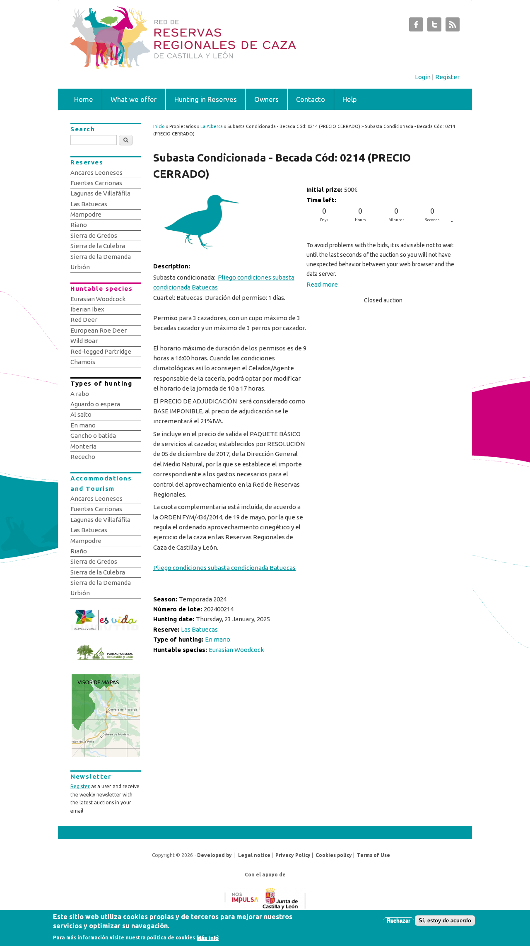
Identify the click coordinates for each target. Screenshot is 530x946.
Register (447, 76)
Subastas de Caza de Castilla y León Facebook (416, 26)
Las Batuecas (199, 629)
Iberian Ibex (87, 309)
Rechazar (398, 920)
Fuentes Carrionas (96, 182)
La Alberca (211, 126)
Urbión (80, 266)
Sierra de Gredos (93, 235)
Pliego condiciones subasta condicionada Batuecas (223, 282)
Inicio (159, 126)
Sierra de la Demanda (100, 256)
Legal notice (254, 855)
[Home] (222, 66)
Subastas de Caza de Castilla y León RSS (453, 26)
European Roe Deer (98, 330)
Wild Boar (84, 340)
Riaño (78, 224)
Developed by (214, 855)
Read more (322, 284)
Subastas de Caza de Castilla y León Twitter (434, 26)
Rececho (82, 456)
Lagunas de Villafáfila (100, 193)
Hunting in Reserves (205, 99)
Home (83, 99)
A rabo (79, 393)
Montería (83, 446)
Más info (208, 938)
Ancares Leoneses (96, 172)
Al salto (81, 414)
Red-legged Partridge (100, 351)
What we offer (134, 99)
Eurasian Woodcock (236, 649)
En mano (217, 639)
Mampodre (85, 214)
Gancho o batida (93, 435)
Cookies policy (334, 855)
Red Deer (83, 319)
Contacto (310, 99)
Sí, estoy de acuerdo (445, 920)
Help (349, 99)
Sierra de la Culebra (97, 245)
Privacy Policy (293, 855)
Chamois (82, 361)
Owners (266, 99)
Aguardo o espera (95, 404)
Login (423, 76)
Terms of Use (373, 855)
